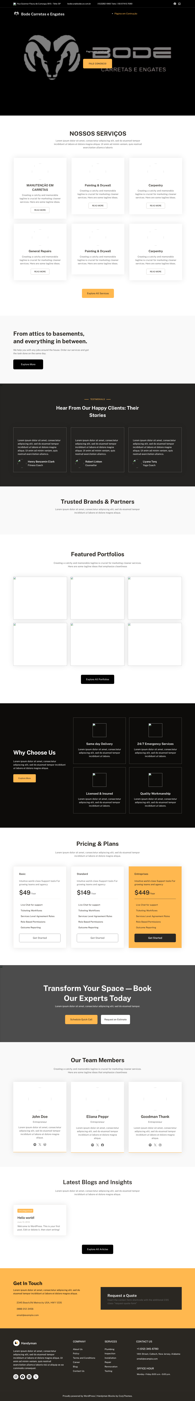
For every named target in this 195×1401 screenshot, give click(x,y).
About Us (78, 1349)
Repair (108, 1362)
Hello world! (25, 1217)
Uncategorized (25, 1211)
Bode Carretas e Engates (42, 14)
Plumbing (109, 1349)
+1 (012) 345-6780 (147, 1348)
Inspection (110, 1353)
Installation (110, 1358)
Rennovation (111, 1366)
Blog (75, 1366)
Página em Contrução (125, 13)
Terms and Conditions (84, 1358)
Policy (76, 1353)
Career (76, 1362)
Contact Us (78, 1371)
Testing (108, 1371)
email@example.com (147, 1358)
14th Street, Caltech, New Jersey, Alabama (158, 1354)
